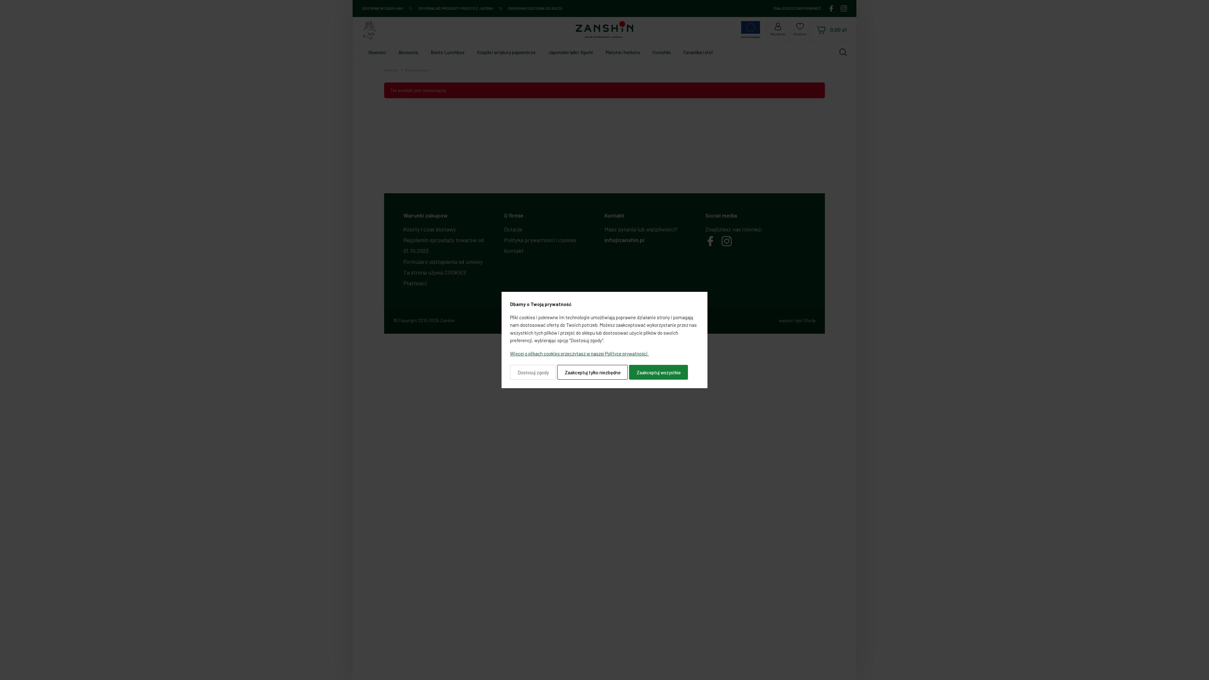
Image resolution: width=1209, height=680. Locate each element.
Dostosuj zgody (533, 372)
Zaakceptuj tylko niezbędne (593, 372)
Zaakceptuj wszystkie (659, 372)
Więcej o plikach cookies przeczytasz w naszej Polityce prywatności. (579, 353)
